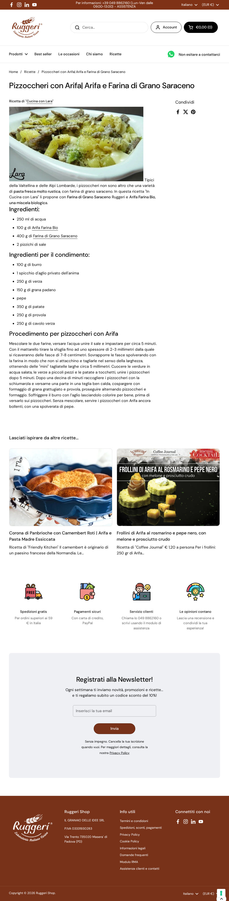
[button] (201, 27)
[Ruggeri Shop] (26, 27)
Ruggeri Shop (45, 893)
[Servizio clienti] (141, 592)
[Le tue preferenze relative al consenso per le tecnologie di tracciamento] (221, 893)
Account (170, 27)
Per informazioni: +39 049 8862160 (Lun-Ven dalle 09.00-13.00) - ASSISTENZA (114, 5)
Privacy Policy (119, 753)
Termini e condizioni (134, 821)
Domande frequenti (134, 855)
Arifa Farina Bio (45, 227)
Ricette (29, 72)
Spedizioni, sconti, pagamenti (141, 828)
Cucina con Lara (39, 101)
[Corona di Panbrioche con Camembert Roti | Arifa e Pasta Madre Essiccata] (60, 487)
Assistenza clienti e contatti (139, 869)
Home (13, 72)
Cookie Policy (129, 841)
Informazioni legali (132, 848)
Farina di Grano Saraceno (55, 235)
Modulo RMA (129, 862)
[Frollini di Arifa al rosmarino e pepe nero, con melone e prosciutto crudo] (168, 487)
